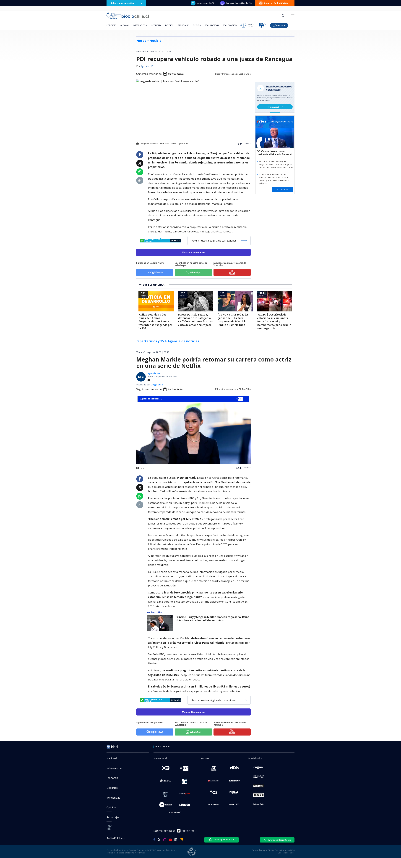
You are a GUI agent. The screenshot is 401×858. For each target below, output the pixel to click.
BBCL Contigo (230, 25)
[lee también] (160, 623)
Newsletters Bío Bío (206, 3)
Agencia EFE (154, 373)
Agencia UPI (147, 66)
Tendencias (183, 25)
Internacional (140, 25)
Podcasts (111, 25)
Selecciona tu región (122, 3)
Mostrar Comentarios (193, 252)
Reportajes (113, 817)
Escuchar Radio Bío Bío (276, 3)
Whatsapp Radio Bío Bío (279, 839)
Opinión (197, 25)
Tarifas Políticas (115, 838)
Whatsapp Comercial (224, 839)
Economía (156, 25)
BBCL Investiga (212, 25)
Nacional (124, 25)
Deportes (169, 25)
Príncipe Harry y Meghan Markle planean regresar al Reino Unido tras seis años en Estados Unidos (212, 618)
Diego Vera (157, 384)
